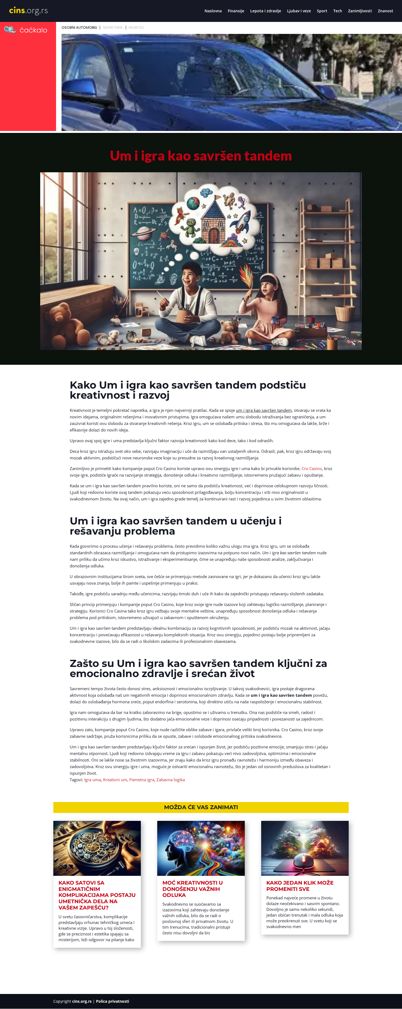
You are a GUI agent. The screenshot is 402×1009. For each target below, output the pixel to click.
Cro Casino (312, 468)
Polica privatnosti (112, 1001)
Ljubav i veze (299, 11)
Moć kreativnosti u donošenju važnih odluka (192, 889)
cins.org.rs (82, 1001)
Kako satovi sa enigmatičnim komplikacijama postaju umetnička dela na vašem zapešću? (97, 895)
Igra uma (92, 779)
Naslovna (213, 11)
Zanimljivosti (360, 11)
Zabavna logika (170, 779)
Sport (322, 11)
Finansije (236, 11)
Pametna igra (141, 779)
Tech (337, 11)
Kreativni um (115, 779)
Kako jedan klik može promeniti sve (300, 886)
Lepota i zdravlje (265, 11)
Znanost (385, 11)
